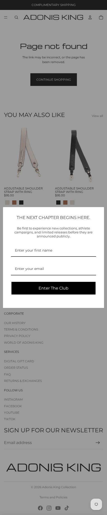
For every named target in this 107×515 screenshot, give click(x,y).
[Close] (98, 213)
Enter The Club (53, 288)
